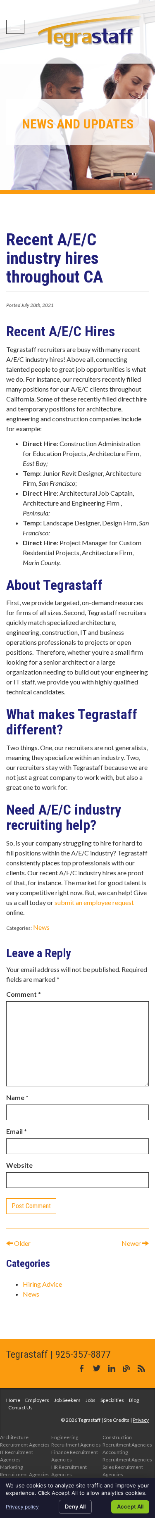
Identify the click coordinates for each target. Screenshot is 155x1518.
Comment (23, 994)
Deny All (75, 1506)
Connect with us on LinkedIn (111, 1368)
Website (19, 1165)
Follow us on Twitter (96, 1368)
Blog (134, 1400)
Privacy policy (22, 1507)
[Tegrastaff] (90, 31)
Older (22, 1243)
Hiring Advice (42, 1284)
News (41, 927)
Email (16, 1131)
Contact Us (20, 1407)
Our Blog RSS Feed (141, 1368)
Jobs (90, 1400)
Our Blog (126, 1368)
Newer (132, 1243)
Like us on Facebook (81, 1368)
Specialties (112, 1400)
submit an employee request (94, 902)
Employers (37, 1400)
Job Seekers (67, 1400)
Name (17, 1097)
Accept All (130, 1506)
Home (13, 1400)
